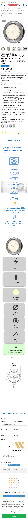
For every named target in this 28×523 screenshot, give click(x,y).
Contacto (2, 0)
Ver (19, 133)
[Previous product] (25, 12)
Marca (9, 446)
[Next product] (26, 12)
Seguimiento (8, 0)
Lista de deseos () (12, 2)
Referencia (4, 439)
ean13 (2, 457)
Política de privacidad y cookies (18, 519)
